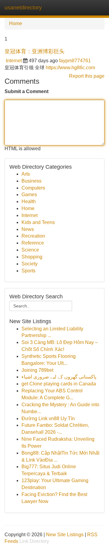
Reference (32, 242)
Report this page (86, 76)
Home (15, 23)
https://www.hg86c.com (70, 67)
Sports (28, 270)
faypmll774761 (75, 60)
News (27, 229)
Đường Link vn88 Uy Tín (48, 418)
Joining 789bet (37, 370)
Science (30, 249)
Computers (33, 187)
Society (29, 263)
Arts (25, 174)
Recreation (33, 235)
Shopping (31, 256)
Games (29, 194)
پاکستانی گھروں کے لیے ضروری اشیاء (58, 376)
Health (28, 201)
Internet (14, 60)
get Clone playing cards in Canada (58, 383)
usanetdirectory (23, 8)
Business (31, 180)
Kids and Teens (38, 222)
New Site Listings (65, 534)
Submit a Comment (26, 91)
